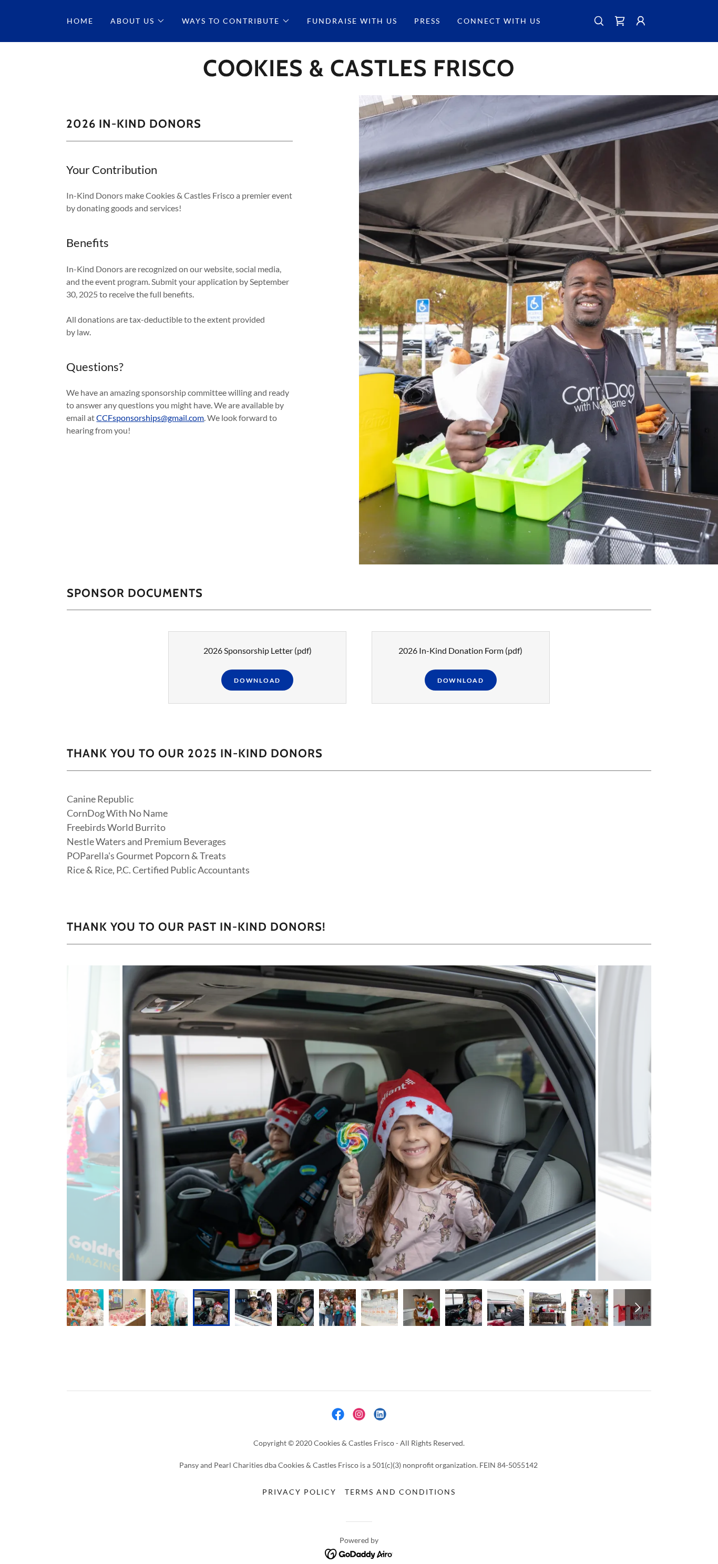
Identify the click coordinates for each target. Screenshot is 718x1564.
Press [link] (427, 20)
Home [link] (80, 20)
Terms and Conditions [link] (400, 1491)
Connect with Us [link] (499, 20)
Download (257, 680)
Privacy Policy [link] (299, 1491)
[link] (619, 21)
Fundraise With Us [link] (352, 20)
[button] (137, 21)
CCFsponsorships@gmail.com (150, 418)
